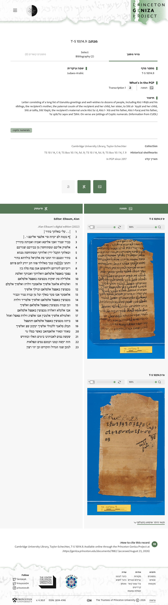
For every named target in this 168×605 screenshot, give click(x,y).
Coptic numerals (21, 130)
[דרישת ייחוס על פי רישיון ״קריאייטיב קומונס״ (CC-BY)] (89, 600)
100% (131, 227)
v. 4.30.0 (40, 600)
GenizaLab (21, 579)
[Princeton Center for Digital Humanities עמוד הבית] (44, 581)
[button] (149, 12)
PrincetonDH (23, 583)
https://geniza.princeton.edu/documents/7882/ (90, 551)
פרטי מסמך (133, 54)
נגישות (152, 600)
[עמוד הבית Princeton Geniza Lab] (68, 581)
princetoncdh (23, 588)
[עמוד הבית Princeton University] (22, 600)
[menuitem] (152, 576)
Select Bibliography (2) (85, 54)
